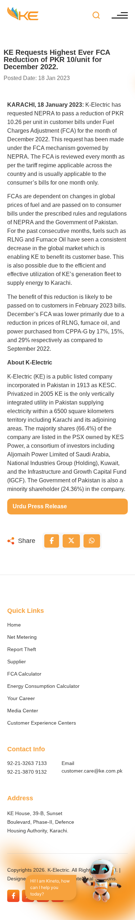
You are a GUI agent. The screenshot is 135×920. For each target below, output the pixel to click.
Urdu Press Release (40, 506)
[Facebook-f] (13, 896)
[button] (96, 15)
